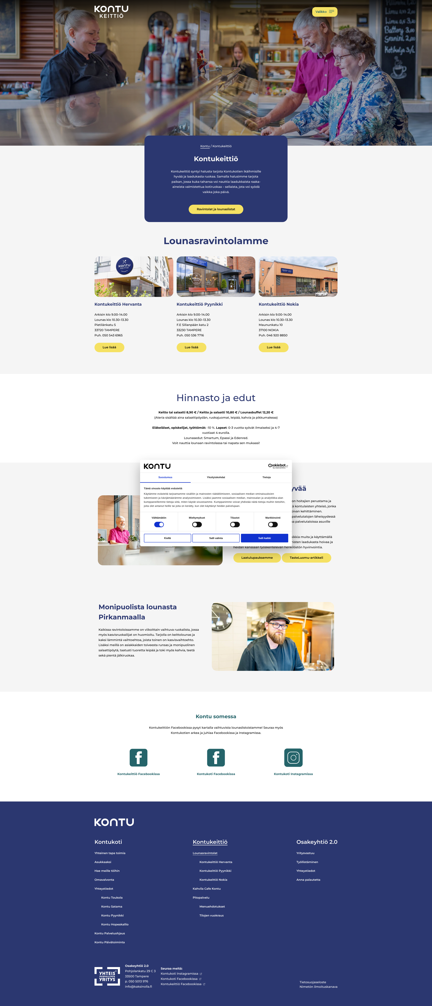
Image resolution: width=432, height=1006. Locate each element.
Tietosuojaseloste (313, 982)
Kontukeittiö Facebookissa (181, 984)
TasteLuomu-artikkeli (306, 558)
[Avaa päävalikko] (325, 12)
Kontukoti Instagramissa (179, 973)
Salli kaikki (264, 538)
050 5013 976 (138, 981)
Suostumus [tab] (165, 477)
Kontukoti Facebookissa (179, 979)
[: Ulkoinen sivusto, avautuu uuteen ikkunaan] (273, 466)
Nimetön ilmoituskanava (319, 987)
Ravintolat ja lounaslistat (216, 209)
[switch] (197, 524)
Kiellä (167, 538)
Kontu (205, 146)
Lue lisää (109, 347)
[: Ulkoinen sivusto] (138, 758)
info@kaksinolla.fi (138, 986)
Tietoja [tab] (267, 477)
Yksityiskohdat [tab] (216, 477)
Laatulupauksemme (257, 558)
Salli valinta (216, 538)
